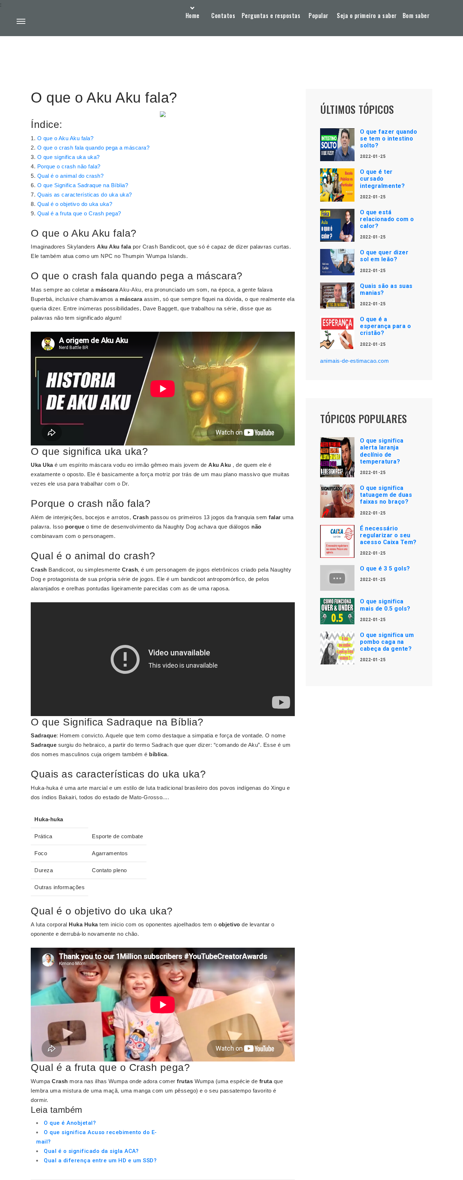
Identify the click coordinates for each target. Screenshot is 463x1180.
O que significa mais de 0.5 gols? (385, 605)
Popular (318, 15)
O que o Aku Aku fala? (65, 138)
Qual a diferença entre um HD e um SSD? (100, 1160)
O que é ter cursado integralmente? (382, 178)
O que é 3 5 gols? (385, 568)
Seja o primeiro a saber (367, 15)
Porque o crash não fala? (69, 166)
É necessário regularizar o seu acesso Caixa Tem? (388, 535)
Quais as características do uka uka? (84, 194)
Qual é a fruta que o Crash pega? (79, 213)
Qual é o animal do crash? (70, 176)
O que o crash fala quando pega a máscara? (93, 148)
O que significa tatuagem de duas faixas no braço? (386, 495)
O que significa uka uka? (68, 157)
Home (193, 15)
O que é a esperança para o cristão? (385, 326)
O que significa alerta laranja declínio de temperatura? (382, 451)
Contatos (223, 15)
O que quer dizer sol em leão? (384, 256)
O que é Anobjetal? (70, 1123)
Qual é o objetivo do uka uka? (74, 204)
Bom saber (416, 15)
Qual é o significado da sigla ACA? (91, 1151)
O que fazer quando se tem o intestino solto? (388, 138)
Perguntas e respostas (271, 15)
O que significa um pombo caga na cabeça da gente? (387, 642)
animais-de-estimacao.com (354, 361)
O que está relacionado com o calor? (387, 219)
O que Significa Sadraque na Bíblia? (82, 185)
